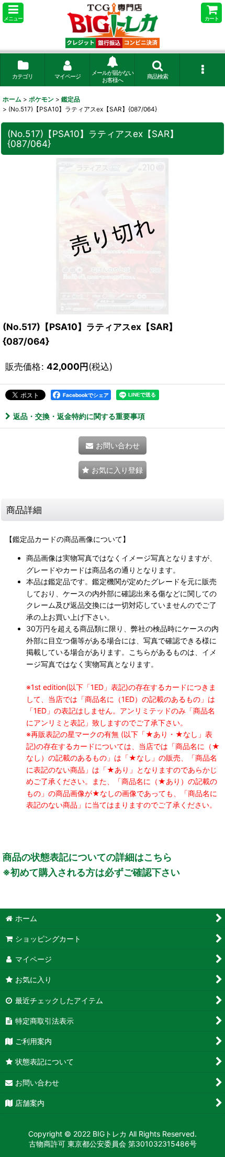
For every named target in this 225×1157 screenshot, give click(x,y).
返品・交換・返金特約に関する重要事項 (79, 416)
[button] (13, 13)
